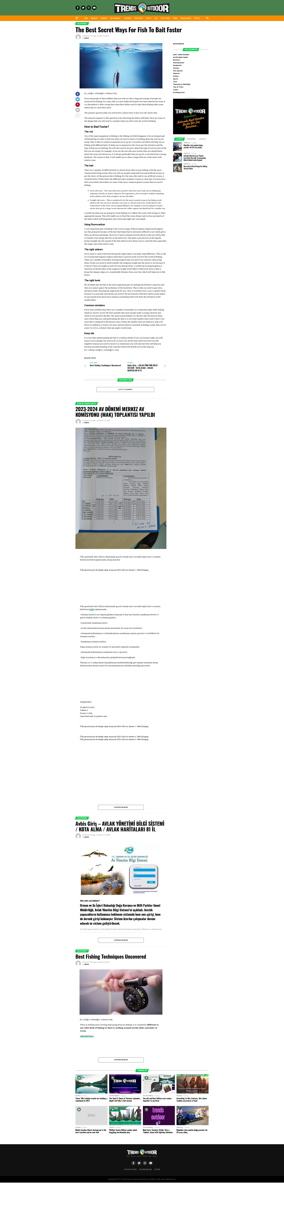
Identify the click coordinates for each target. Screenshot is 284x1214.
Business (104, 18)
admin (86, 38)
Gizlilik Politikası (130, 1169)
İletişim (157, 1169)
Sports (148, 18)
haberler (94, 18)
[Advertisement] (121, 589)
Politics (197, 18)
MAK (91, 609)
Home (86, 18)
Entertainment (115, 18)
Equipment (127, 18)
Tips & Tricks (165, 18)
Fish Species (139, 18)
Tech (155, 18)
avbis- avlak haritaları (181, 55)
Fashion (176, 68)
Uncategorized (186, 18)
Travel (175, 18)
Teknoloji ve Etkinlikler (182, 84)
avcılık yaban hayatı (180, 57)
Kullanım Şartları (145, 1169)
